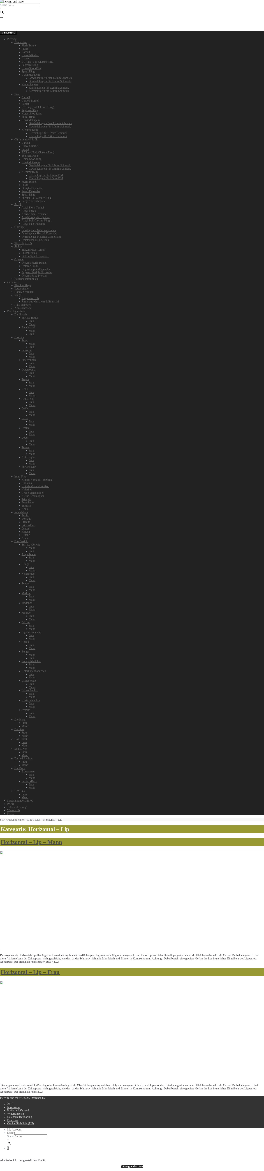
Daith (25, 408)
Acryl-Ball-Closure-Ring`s (37, 220)
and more (12, 282)
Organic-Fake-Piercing (34, 275)
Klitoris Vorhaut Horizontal (37, 479)
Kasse (10, 813)
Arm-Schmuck (22, 307)
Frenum (26, 521)
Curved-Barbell (30, 55)
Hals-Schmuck (22, 304)
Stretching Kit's (23, 243)
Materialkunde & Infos (20, 800)
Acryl (17, 204)
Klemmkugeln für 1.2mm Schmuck (49, 87)
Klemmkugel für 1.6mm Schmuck (48, 136)
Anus (25, 508)
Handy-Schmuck (24, 291)
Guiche (26, 534)
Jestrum (26, 709)
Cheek (25, 641)
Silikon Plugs (29, 252)
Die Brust (19, 768)
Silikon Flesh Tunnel (33, 249)
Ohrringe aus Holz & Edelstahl (39, 233)
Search (11, 1132)
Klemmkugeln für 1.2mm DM (46, 175)
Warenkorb (13, 810)
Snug (24, 340)
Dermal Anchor (23, 758)
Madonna (27, 602)
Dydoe (25, 528)
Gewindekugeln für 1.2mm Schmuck (50, 165)
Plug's (25, 48)
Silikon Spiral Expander (35, 256)
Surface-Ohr (29, 466)
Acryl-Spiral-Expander (34, 214)
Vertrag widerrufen (132, 1166)
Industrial (27, 350)
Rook (25, 418)
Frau (31, 320)
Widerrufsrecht (15, 1113)
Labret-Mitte (29, 680)
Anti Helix (28, 398)
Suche (3, 4)
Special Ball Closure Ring (36, 197)
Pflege (10, 803)
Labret (25, 58)
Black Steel (20, 42)
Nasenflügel (28, 573)
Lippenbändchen (31, 632)
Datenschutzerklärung (19, 1116)
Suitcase (26, 505)
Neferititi (27, 489)
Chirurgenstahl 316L (26, 139)
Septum (26, 583)
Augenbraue (29, 554)
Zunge (25, 651)
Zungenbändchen (31, 661)
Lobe (24, 437)
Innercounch (29, 359)
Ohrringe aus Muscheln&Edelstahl (41, 236)
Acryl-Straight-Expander (36, 217)
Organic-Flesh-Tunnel (34, 262)
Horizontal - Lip (31, 700)
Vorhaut (26, 518)
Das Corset (20, 739)
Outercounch (29, 369)
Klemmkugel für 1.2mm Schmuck (48, 132)
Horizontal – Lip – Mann (31, 842)
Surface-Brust (29, 781)
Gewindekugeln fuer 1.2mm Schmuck (50, 77)
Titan (17, 94)
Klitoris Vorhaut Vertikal (35, 486)
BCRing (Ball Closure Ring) (38, 61)
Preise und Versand (18, 1110)
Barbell (26, 51)
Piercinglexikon (16, 819)
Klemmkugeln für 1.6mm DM (46, 178)
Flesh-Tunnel (29, 45)
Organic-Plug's (30, 265)
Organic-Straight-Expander (37, 272)
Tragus (25, 379)
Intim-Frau (20, 476)
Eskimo (26, 622)
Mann (32, 324)
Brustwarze (28, 771)
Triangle (26, 499)
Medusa (26, 593)
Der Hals (19, 790)
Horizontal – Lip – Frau (30, 972)
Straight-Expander (32, 188)
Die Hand (20, 719)
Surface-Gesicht (31, 544)
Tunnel (25, 447)
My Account (14, 1129)
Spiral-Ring (28, 71)
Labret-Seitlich (30, 690)
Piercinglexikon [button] (16, 311)
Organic (19, 259)
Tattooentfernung (17, 807)
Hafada (26, 531)
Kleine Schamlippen (33, 495)
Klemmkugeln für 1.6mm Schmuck (49, 90)
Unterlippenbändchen (34, 670)
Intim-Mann (21, 512)
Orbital (25, 427)
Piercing (12, 39)
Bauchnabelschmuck (26, 278)
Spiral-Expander (31, 191)
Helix (25, 389)
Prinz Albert (28, 525)
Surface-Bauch (30, 317)
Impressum (13, 1107)
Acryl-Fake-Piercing (33, 223)
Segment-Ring (30, 64)
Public (25, 515)
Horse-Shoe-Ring (31, 68)
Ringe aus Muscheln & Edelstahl (40, 301)
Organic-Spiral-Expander (36, 269)
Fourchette (28, 502)
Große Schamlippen (33, 492)
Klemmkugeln (30, 84)
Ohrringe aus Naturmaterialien (39, 230)
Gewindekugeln (31, 74)
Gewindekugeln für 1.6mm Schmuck (50, 81)
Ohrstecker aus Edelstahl (36, 239)
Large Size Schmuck (33, 201)
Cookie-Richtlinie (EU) (20, 1123)
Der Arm (19, 729)
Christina (27, 482)
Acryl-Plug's (29, 210)
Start (2, 819)
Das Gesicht (21, 541)
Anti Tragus (28, 457)
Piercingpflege (22, 285)
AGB (10, 1103)
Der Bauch (20, 314)
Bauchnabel (28, 327)
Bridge (25, 564)
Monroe (26, 612)
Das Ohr (19, 337)
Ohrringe (19, 226)
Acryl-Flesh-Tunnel (33, 207)
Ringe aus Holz (30, 298)
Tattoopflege (21, 288)
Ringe (17, 295)
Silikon (18, 246)
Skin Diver (20, 748)
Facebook (12, 1120)
